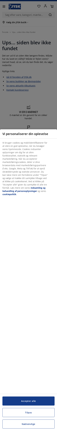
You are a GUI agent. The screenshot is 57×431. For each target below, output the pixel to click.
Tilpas (28, 412)
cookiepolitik (9, 194)
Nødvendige (28, 424)
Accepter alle (28, 401)
